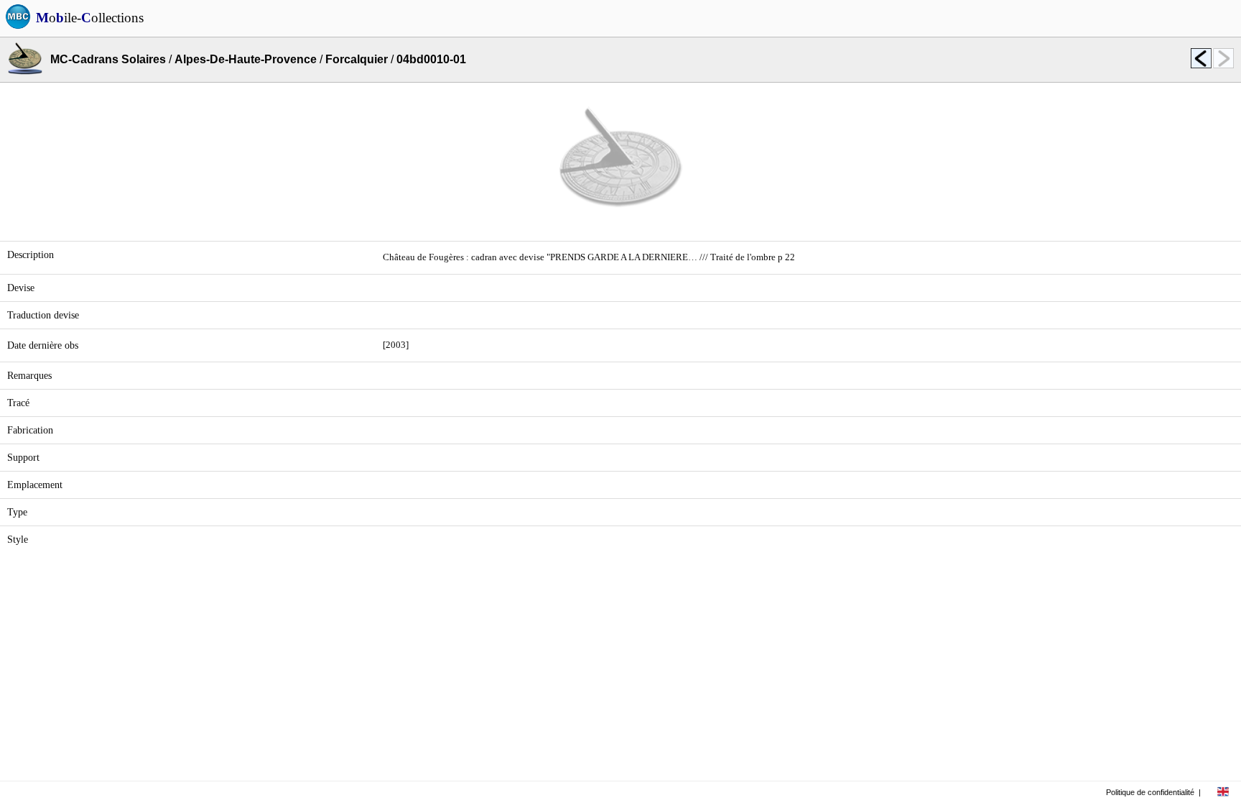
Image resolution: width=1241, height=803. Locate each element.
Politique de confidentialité (1150, 792)
